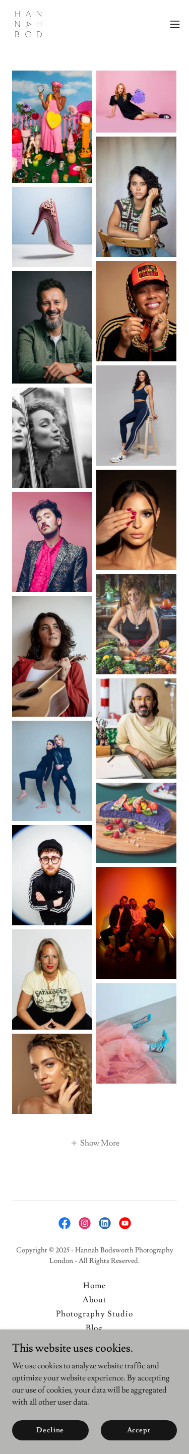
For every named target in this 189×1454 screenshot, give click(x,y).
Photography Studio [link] (94, 1314)
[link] (28, 24)
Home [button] (94, 1286)
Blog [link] (94, 1328)
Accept (139, 1429)
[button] (175, 24)
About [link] (94, 1300)
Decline (50, 1429)
